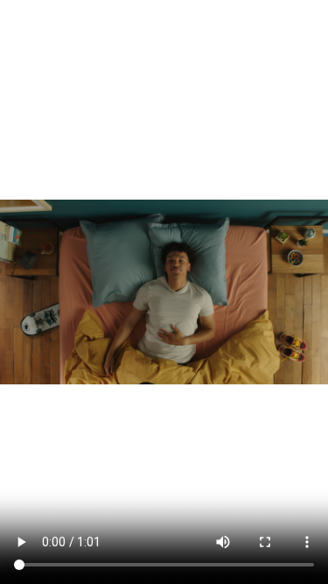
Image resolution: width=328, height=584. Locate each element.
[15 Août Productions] (150, 24)
